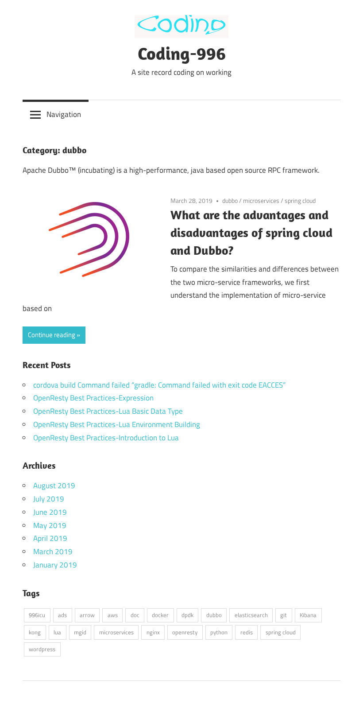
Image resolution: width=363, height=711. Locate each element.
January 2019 (55, 565)
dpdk (187, 614)
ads (62, 614)
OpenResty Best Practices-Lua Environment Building (116, 424)
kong (35, 632)
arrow (87, 614)
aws (113, 614)
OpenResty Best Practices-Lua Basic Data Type (108, 411)
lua (57, 632)
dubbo (230, 200)
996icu (37, 614)
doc (135, 614)
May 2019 (49, 525)
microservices (261, 200)
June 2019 (50, 512)
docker (160, 614)
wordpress (42, 649)
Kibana (308, 614)
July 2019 (48, 499)
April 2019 (50, 538)
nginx (153, 632)
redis (246, 632)
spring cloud (300, 200)
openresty (184, 632)
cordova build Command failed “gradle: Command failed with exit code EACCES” (159, 385)
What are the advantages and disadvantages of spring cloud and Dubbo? (251, 232)
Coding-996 (182, 53)
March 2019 (53, 551)
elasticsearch (251, 614)
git (283, 614)
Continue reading (51, 335)
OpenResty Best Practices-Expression (93, 398)
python (219, 632)
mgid (80, 632)
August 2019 (54, 485)
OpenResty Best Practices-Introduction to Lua (106, 437)
